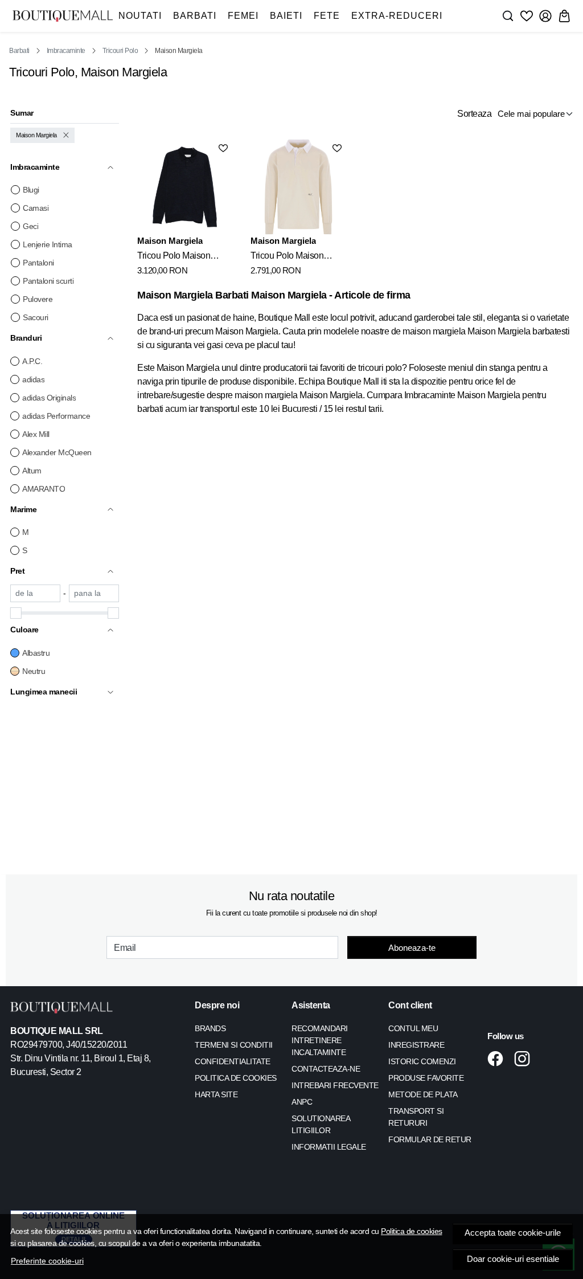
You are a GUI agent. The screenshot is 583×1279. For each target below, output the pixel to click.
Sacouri (35, 317)
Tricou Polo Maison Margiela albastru (173, 257)
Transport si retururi (416, 1116)
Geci (30, 226)
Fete (327, 16)
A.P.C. (32, 361)
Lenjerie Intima (47, 244)
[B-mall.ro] (63, 15)
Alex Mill (36, 434)
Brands (210, 1028)
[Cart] (564, 16)
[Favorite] (526, 16)
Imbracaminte (66, 51)
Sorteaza (474, 113)
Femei (243, 16)
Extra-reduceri (396, 16)
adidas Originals (49, 397)
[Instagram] (525, 1058)
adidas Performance (56, 415)
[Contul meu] (545, 16)
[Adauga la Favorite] (223, 148)
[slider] (16, 613)
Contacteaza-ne (326, 1068)
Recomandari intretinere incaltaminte (320, 1040)
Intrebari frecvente (335, 1085)
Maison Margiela (36, 135)
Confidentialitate (232, 1061)
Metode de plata (423, 1094)
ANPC (302, 1101)
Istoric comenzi (422, 1061)
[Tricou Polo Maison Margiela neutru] (298, 186)
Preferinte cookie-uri (47, 1260)
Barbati (194, 16)
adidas (33, 379)
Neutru (33, 671)
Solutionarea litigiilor (321, 1124)
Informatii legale (329, 1146)
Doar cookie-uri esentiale (513, 1259)
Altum (32, 470)
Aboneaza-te (412, 948)
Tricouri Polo (120, 51)
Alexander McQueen (57, 452)
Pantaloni (38, 262)
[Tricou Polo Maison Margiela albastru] (184, 186)
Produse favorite (425, 1077)
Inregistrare (416, 1044)
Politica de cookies (411, 1231)
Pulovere (37, 299)
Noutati (140, 16)
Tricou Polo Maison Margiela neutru (287, 257)
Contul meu (413, 1028)
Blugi (31, 189)
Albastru (36, 652)
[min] (35, 593)
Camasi (35, 208)
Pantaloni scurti (48, 280)
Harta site (216, 1094)
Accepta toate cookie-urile (513, 1232)
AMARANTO (43, 488)
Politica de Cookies (236, 1077)
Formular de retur (429, 1139)
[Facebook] (498, 1058)
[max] (94, 593)
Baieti (286, 16)
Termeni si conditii (234, 1044)
